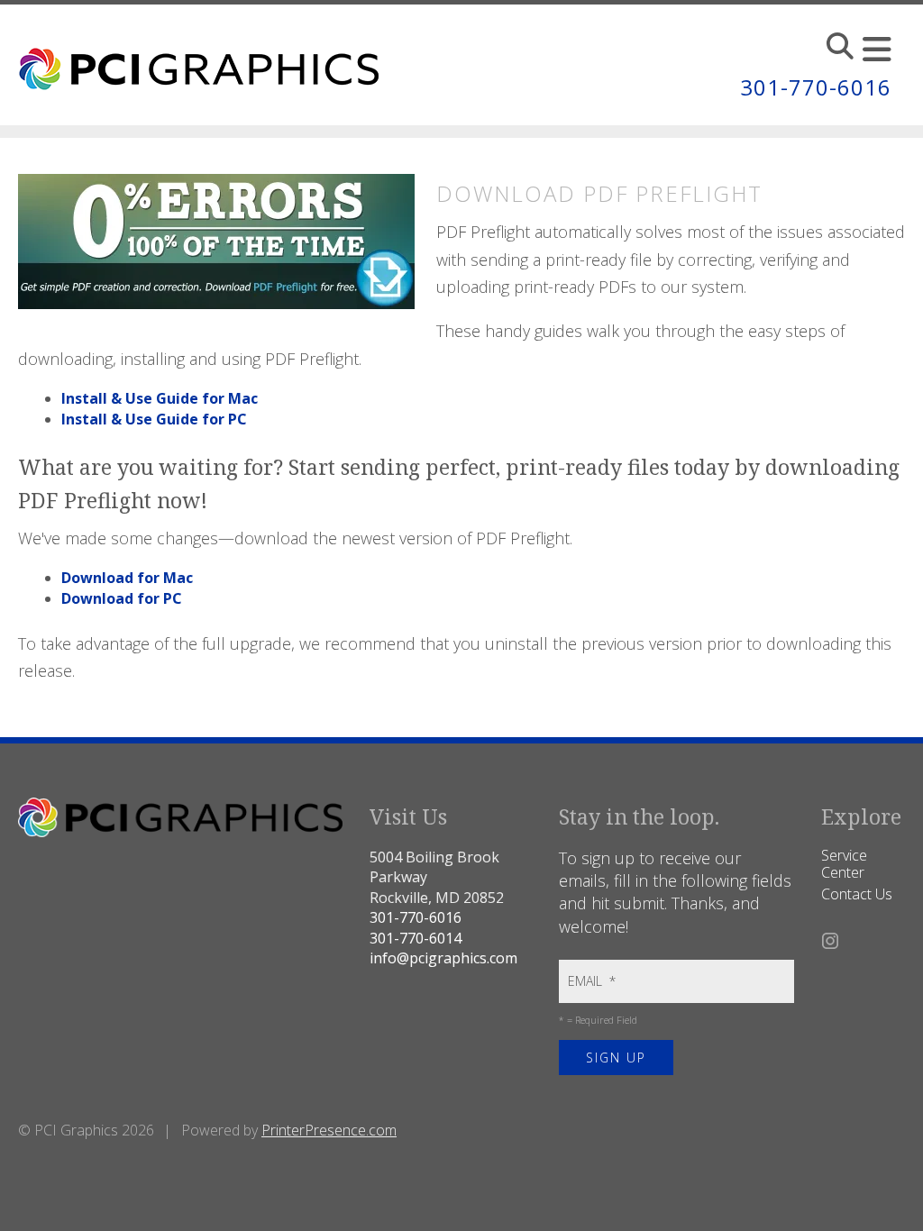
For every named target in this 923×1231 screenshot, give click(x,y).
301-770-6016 (815, 87)
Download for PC (121, 598)
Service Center (844, 863)
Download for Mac (127, 578)
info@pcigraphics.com (443, 958)
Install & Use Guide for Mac (159, 398)
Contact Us (856, 894)
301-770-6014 (416, 938)
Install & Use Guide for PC (154, 419)
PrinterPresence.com (329, 1130)
